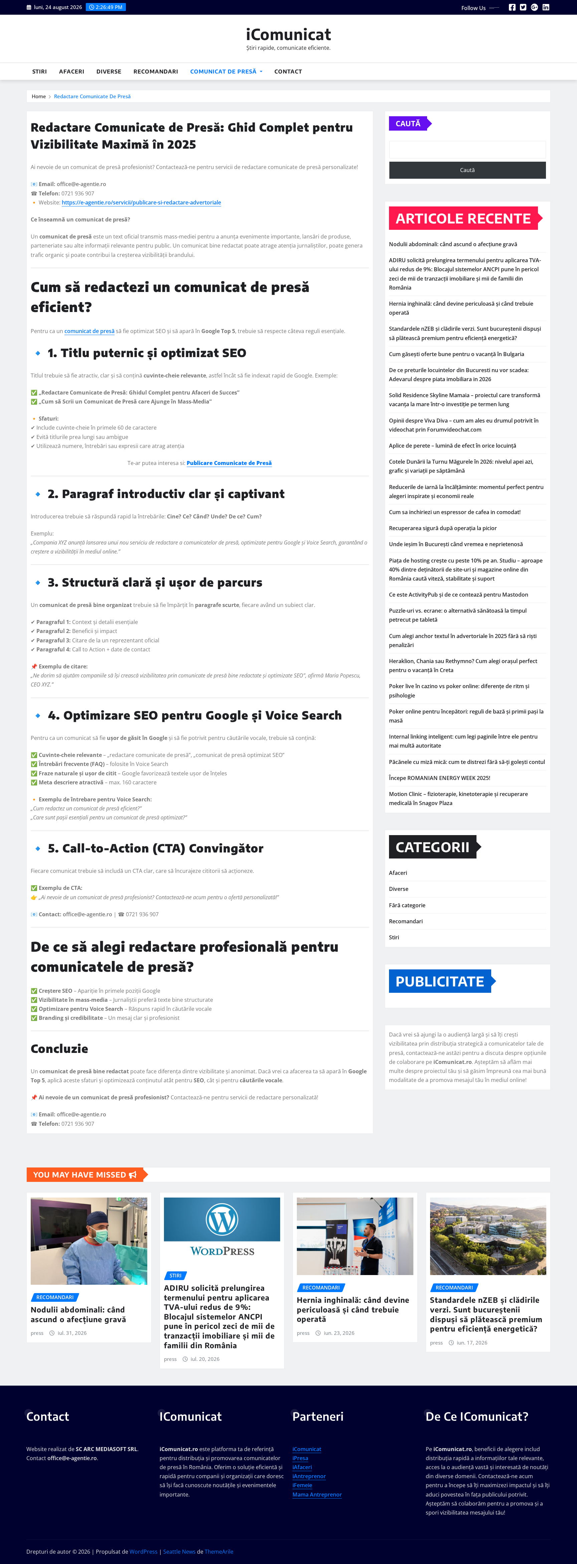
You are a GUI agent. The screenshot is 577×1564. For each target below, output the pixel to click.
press (37, 1333)
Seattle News (179, 1551)
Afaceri (71, 71)
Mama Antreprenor (317, 1494)
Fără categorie (407, 905)
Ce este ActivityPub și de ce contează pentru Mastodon (458, 594)
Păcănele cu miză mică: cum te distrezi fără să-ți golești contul (467, 762)
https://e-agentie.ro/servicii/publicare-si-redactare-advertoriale (141, 202)
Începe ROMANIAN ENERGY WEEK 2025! (439, 778)
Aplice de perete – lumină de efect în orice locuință (452, 445)
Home (39, 96)
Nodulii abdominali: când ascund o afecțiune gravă (453, 244)
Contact (288, 71)
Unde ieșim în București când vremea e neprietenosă (456, 544)
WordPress (144, 1551)
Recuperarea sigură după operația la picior (443, 528)
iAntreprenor (309, 1476)
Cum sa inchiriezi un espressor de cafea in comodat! (455, 512)
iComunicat (288, 33)
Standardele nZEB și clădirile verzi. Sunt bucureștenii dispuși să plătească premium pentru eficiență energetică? (486, 1314)
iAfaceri (302, 1467)
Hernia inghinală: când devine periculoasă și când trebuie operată (353, 1309)
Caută (408, 123)
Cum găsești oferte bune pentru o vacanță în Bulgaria (456, 354)
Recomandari (156, 71)
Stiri (39, 71)
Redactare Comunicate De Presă (92, 96)
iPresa (300, 1458)
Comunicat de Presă (224, 71)
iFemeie (302, 1485)
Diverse (109, 71)
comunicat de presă (89, 331)
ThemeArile (219, 1551)
